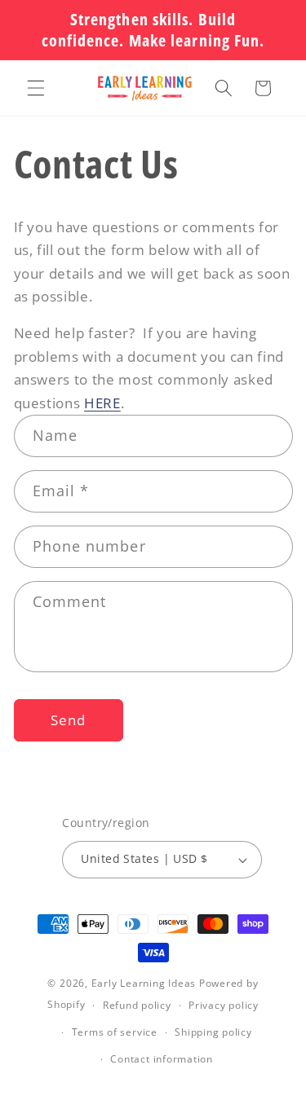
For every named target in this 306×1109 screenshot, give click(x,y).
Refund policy (137, 1005)
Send (68, 720)
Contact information (161, 1059)
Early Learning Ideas (143, 983)
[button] (35, 88)
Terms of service (114, 1032)
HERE (102, 403)
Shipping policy (213, 1032)
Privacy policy (223, 1005)
